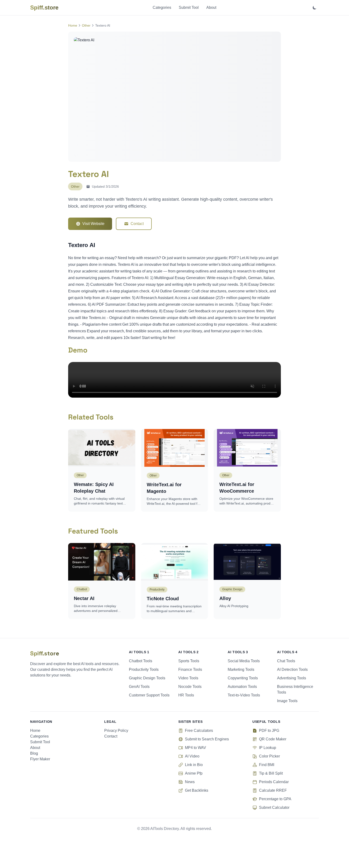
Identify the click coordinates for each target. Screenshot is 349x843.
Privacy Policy (116, 731)
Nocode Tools (190, 687)
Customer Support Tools (149, 695)
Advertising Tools (291, 678)
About (211, 7)
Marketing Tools (241, 669)
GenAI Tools (139, 687)
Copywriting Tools (243, 678)
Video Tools (188, 678)
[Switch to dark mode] (314, 7)
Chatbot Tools (140, 661)
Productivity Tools (144, 669)
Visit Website (93, 224)
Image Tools (287, 701)
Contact (137, 224)
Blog (34, 753)
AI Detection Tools (292, 669)
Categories (162, 7)
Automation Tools (242, 687)
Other (86, 25)
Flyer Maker (40, 759)
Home (72, 25)
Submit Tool (189, 7)
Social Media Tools (244, 661)
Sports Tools (188, 661)
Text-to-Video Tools (244, 695)
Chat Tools (286, 661)
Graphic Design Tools (147, 678)
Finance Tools (190, 669)
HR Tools (186, 695)
